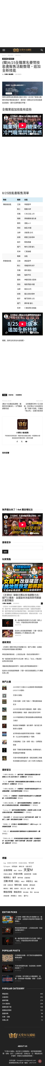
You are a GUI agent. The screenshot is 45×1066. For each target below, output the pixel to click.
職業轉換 (25, 885)
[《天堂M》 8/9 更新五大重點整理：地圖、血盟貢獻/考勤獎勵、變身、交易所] (7, 979)
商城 (15, 870)
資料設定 (32, 885)
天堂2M (20, 870)
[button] (3, 50)
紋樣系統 (10, 885)
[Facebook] (18, 441)
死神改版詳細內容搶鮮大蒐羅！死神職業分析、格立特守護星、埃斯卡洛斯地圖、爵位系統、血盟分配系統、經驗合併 (21, 840)
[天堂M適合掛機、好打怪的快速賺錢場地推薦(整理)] (7, 958)
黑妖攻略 (36, 892)
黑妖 (31, 892)
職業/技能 (18, 885)
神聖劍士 (29, 881)
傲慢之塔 (21, 866)
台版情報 (7, 870)
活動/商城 (8, 881)
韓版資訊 (18, 55)
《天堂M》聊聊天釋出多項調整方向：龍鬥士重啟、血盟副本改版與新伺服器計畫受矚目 (21, 598)
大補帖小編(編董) (8, 74)
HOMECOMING (23, 863)
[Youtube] (27, 441)
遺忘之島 (23, 888)
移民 (36, 881)
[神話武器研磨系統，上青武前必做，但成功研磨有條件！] (7, 930)
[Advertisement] (22, 23)
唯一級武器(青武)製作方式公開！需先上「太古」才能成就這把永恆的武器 (22, 660)
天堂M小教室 (7, 874)
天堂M (28, 870)
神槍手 (23, 881)
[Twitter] (22, 441)
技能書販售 (19, 395)
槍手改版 (20, 878)
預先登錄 (25, 892)
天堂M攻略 (17, 874)
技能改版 (11, 395)
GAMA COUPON (12, 863)
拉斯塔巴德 (27, 874)
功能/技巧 (29, 866)
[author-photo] (22, 429)
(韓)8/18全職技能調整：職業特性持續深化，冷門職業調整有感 (12, 406)
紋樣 (4, 885)
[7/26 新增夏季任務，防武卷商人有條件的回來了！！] (7, 968)
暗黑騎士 (7, 877)
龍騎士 (20, 896)
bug (4, 863)
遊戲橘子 (16, 888)
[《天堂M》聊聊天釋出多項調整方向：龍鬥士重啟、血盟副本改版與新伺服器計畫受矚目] (22, 577)
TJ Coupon (6, 866)
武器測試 (27, 878)
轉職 (11, 888)
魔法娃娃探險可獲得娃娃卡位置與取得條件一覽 (25, 831)
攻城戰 (35, 874)
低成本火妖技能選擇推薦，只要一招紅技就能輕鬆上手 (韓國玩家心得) (22, 672)
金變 (28, 888)
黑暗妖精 (6, 896)
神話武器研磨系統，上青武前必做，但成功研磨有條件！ (21, 654)
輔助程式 (5, 888)
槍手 (14, 877)
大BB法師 (6, 817)
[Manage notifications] (40, 1061)
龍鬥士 (26, 896)
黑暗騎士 (14, 896)
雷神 (32, 888)
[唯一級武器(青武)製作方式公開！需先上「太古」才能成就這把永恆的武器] (7, 623)
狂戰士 (17, 881)
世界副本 (14, 866)
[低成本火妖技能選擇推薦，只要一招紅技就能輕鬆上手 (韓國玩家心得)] (7, 633)
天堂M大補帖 (17, 695)
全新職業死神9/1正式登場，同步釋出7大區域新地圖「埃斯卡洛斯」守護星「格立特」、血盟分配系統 (33, 407)
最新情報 (10, 55)
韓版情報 (7, 892)
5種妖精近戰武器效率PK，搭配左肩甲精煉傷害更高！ (20, 666)
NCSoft (31, 863)
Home (4, 55)
